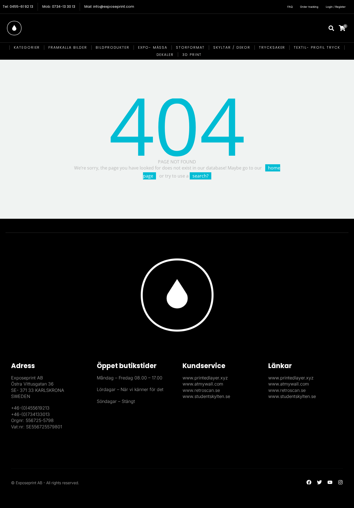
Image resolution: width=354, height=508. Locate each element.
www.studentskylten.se (206, 396)
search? (200, 176)
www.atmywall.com (203, 384)
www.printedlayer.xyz (205, 378)
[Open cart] (345, 28)
